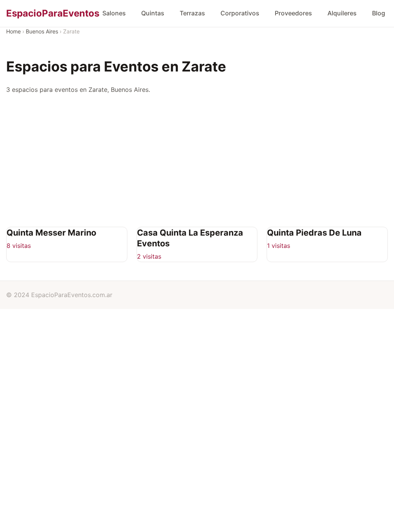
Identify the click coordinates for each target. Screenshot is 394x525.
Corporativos (239, 13)
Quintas (152, 13)
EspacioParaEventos (52, 13)
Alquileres (342, 13)
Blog (378, 13)
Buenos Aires (42, 31)
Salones (114, 13)
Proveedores (293, 13)
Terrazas (192, 13)
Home (13, 31)
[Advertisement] (200, 160)
